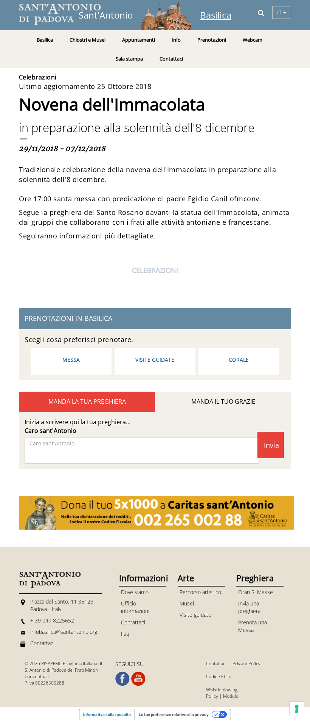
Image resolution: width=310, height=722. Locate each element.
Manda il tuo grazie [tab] (223, 401)
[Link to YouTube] (138, 679)
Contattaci (171, 58)
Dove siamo (135, 592)
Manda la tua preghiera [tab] (87, 401)
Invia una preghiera (249, 607)
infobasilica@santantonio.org (63, 631)
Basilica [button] (45, 39)
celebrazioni (155, 270)
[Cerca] (261, 12)
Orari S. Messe (255, 592)
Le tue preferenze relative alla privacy (174, 714)
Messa (71, 359)
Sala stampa (129, 58)
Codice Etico (218, 676)
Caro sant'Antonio (50, 430)
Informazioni (142, 578)
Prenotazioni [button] (211, 39)
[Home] (64, 14)
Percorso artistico (200, 592)
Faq (125, 633)
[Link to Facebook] (122, 679)
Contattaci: (217, 663)
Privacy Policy (246, 663)
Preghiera (255, 578)
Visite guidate (154, 359)
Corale (239, 359)
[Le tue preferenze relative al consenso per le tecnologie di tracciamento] (297, 709)
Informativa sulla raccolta (107, 714)
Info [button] (176, 39)
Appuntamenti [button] (138, 39)
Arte (186, 578)
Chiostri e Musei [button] (87, 39)
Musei (187, 603)
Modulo (231, 696)
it (280, 12)
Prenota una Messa (252, 626)
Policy (212, 696)
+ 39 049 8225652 (52, 620)
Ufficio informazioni (135, 607)
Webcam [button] (252, 39)
